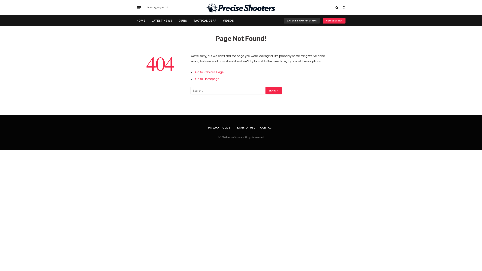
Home (141, 20)
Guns (183, 20)
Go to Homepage (207, 79)
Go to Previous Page (209, 72)
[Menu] (139, 7)
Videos (228, 20)
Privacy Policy (219, 127)
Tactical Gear (205, 20)
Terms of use (245, 127)
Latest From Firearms (302, 20)
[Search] (337, 7)
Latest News (162, 20)
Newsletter (334, 20)
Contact (267, 127)
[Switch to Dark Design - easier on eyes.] (343, 7)
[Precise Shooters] (241, 7)
